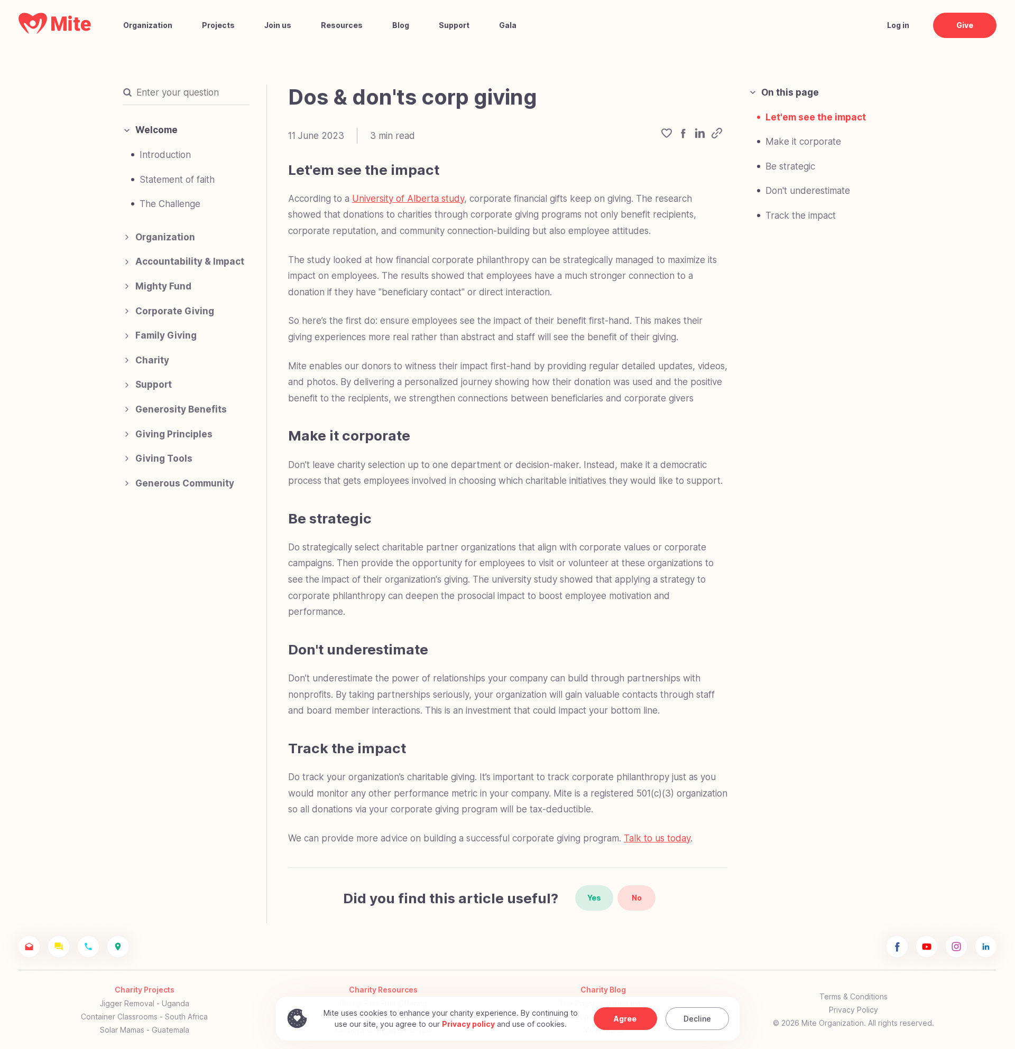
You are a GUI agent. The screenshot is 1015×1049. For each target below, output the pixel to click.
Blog (400, 25)
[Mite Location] (117, 946)
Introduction (165, 154)
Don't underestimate (807, 190)
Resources (342, 25)
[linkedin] (700, 136)
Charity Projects (144, 989)
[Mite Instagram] (956, 946)
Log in (898, 25)
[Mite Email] (29, 946)
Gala (507, 25)
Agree (625, 1018)
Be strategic (790, 166)
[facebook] (683, 136)
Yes (594, 897)
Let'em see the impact (815, 117)
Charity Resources (383, 989)
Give (964, 25)
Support (454, 25)
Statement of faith (177, 179)
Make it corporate (803, 141)
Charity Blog (603, 989)
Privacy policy (468, 1023)
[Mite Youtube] (926, 946)
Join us (277, 25)
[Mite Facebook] (897, 946)
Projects (218, 25)
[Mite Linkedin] (985, 946)
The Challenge (170, 204)
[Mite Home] (55, 30)
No (637, 897)
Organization (147, 25)
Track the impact (800, 215)
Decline (697, 1018)
